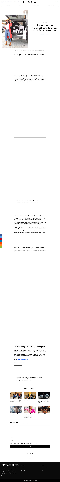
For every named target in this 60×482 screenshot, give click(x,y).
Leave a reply (48, 34)
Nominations (17, 1)
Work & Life (23, 465)
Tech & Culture (23, 470)
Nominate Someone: (18, 365)
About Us (2, 1)
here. (31, 380)
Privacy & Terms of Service (9, 1)
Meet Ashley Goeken (28, 400)
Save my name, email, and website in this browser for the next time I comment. (24, 443)
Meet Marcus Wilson (42, 413)
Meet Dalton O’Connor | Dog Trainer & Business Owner (43, 401)
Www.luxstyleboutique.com (22, 359)
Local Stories (45, 22)
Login (2, 2)
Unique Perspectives (24, 468)
